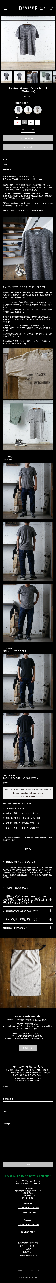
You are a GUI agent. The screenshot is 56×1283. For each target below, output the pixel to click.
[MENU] (6, 8)
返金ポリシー (28, 1266)
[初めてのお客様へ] (28, 798)
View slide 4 (31, 1020)
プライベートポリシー (28, 1260)
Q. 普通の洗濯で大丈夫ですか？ (19, 862)
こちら (21, 778)
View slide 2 (24, 1020)
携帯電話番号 (8, 1113)
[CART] (51, 8)
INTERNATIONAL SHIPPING (28, 1269)
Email (5, 1125)
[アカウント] (41, 8)
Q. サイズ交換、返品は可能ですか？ (21, 919)
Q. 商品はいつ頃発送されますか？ (20, 910)
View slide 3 (28, 1020)
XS (17, 122)
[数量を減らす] (23, 130)
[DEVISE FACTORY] (28, 8)
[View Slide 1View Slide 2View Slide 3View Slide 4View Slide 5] (28, 980)
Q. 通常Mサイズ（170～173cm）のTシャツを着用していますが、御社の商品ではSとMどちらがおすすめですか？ (25, 899)
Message (6, 1137)
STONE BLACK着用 (19, 651)
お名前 (5, 1100)
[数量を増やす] (33, 130)
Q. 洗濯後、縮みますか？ (16, 887)
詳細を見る (27, 1062)
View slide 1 (21, 1020)
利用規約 (28, 1263)
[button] (45, 8)
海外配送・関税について (15, 927)
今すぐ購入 (28, 147)
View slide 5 (35, 1020)
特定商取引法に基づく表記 (28, 1257)
